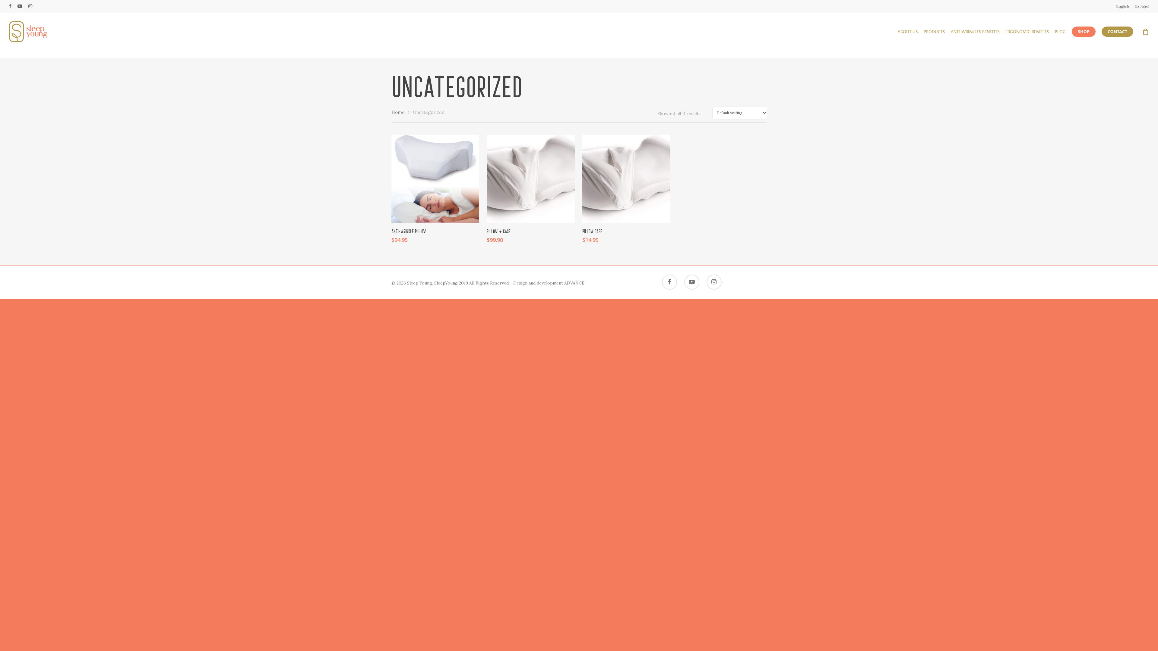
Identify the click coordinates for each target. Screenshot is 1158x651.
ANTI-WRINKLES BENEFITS (975, 31)
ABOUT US (908, 31)
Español (1142, 6)
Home (398, 112)
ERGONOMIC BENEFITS (1027, 31)
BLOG (1060, 31)
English (1122, 6)
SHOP (1084, 31)
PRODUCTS (934, 31)
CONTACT (1117, 31)
